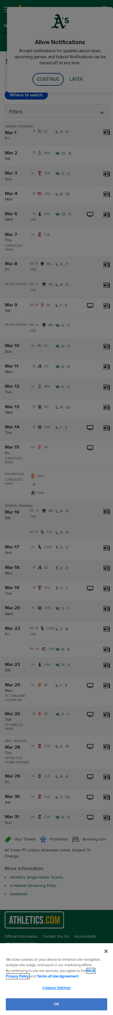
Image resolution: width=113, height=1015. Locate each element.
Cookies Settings (56, 988)
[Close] (106, 951)
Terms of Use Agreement (58, 976)
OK (56, 1004)
